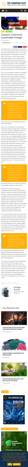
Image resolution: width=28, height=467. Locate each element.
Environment (9, 31)
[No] (26, 459)
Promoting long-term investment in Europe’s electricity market (14, 328)
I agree (9, 464)
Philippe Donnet (6, 42)
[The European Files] (3, 10)
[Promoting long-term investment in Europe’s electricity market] (14, 318)
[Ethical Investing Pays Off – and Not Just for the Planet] (14, 369)
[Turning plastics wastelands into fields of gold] (14, 343)
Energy (3, 31)
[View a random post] (25, 10)
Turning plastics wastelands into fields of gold (13, 354)
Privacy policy (17, 464)
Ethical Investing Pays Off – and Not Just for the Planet (13, 379)
